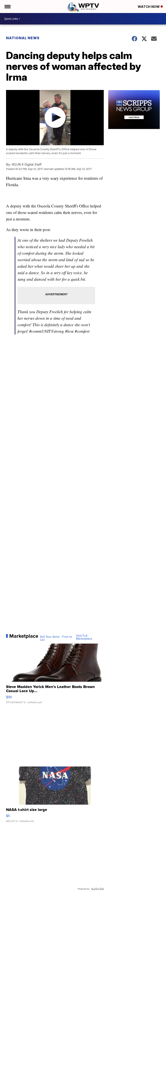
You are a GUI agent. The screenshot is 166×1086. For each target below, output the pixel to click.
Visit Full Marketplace (84, 637)
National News (23, 38)
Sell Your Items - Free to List (56, 638)
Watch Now (149, 7)
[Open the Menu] (7, 6)
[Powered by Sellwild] (97, 888)
